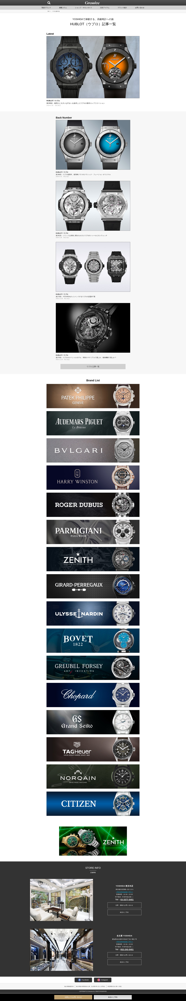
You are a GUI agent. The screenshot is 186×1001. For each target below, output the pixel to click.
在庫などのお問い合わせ (73, 997)
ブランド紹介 (122, 7)
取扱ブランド (46, 7)
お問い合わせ (139, 7)
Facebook (85, 980)
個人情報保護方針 (69, 986)
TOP (48, 11)
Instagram (104, 980)
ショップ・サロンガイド (83, 7)
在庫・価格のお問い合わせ (124, 905)
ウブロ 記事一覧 (93, 367)
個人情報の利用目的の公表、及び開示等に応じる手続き (90, 986)
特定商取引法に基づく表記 (115, 986)
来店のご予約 (124, 912)
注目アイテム (104, 7)
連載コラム (63, 7)
